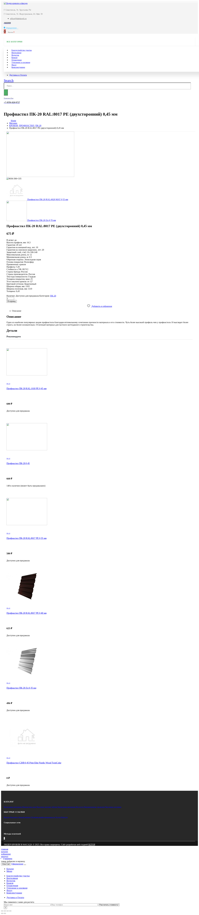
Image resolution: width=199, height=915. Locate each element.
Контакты (14, 817)
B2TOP (91, 844)
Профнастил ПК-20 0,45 (18, 463)
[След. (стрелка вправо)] (5, 913)
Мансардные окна (29, 807)
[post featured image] (99, 362)
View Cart (6, 864)
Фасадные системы (43, 807)
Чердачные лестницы (113, 807)
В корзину (12, 301)
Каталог (7, 817)
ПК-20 (53, 296)
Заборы (54, 807)
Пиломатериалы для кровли (94, 807)
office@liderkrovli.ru (18, 19)
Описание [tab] (16, 311)
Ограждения (12, 885)
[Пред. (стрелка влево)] (2, 913)
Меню (9, 871)
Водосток (80, 807)
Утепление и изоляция (21, 62)
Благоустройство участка (18, 876)
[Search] (6, 92)
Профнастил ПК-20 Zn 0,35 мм (21, 688)
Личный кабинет (24, 817)
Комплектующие (18, 67)
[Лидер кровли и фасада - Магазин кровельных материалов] (15, 3)
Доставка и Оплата (18, 75)
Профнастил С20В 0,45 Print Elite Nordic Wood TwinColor (33, 762)
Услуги (58, 817)
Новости (64, 817)
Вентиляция (12, 878)
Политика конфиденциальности (43, 817)
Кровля (9, 883)
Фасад (9, 890)
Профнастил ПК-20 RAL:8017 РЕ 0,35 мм (26, 538)
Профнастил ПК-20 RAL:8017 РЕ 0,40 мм (26, 613)
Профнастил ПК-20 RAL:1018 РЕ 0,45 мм (26, 388)
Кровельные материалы (13, 807)
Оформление (17, 864)
